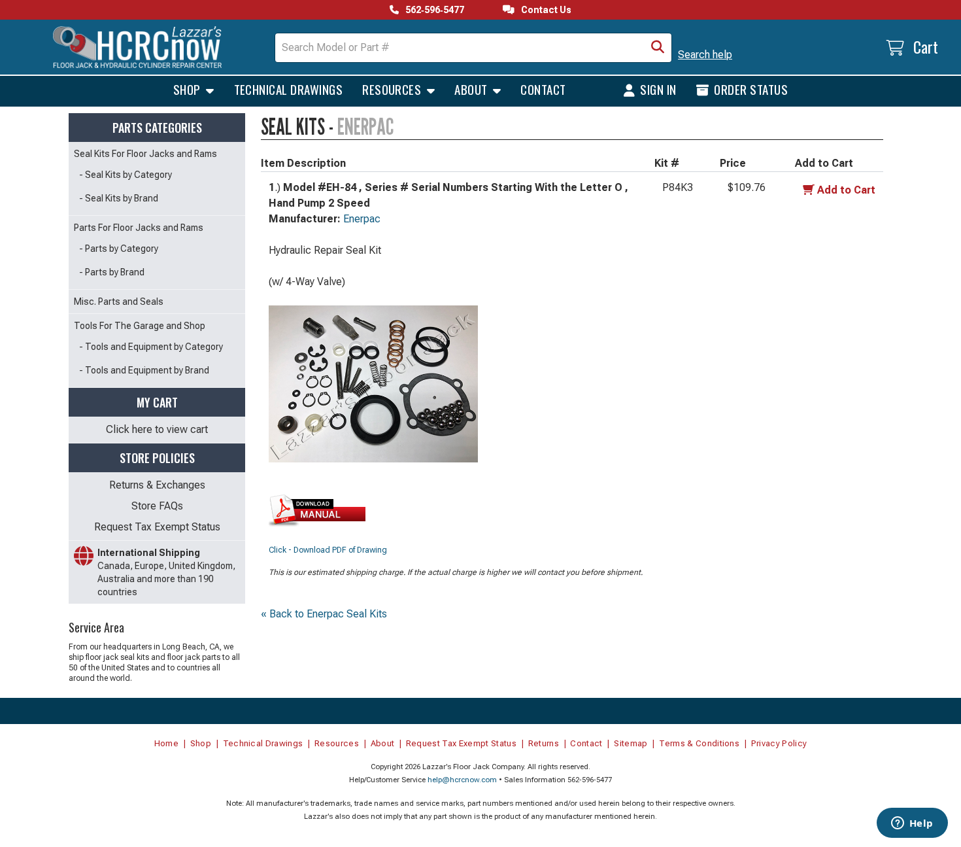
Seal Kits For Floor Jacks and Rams (145, 153)
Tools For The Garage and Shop (139, 325)
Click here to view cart (157, 429)
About (472, 89)
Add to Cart (846, 190)
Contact (542, 89)
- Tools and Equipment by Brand (144, 370)
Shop (188, 89)
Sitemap (630, 743)
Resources (393, 89)
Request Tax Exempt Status (157, 527)
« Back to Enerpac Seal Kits (324, 614)
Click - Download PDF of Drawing (328, 550)
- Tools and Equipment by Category (151, 346)
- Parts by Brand (111, 272)
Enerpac (361, 219)
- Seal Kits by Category (125, 174)
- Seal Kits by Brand (118, 198)
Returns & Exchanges (157, 485)
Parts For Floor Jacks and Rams (138, 227)
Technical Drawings (288, 89)
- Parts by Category (118, 248)
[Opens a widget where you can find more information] (912, 824)
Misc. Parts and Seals (118, 301)
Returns (543, 743)
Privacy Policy (779, 743)
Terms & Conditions (699, 743)
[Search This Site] (658, 47)
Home (166, 743)
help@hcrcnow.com (462, 780)
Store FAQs (157, 506)
